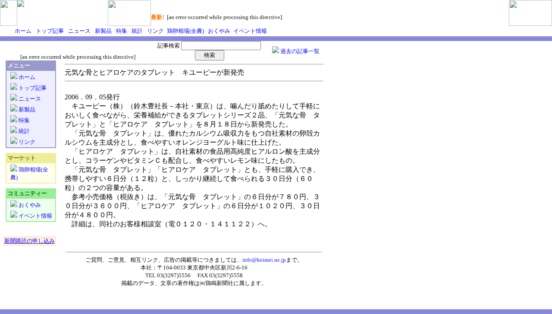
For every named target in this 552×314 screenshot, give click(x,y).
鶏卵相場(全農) (185, 31)
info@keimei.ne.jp (264, 260)
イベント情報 (249, 31)
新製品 (103, 31)
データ (146, 283)
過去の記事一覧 (299, 51)
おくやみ (218, 31)
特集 (121, 31)
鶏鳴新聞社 (219, 283)
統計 (136, 31)
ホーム (23, 31)
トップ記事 (49, 31)
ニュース (79, 31)
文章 (166, 283)
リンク (155, 31)
